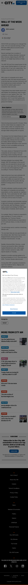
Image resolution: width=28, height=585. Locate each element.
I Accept (14, 312)
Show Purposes (14, 308)
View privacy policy (15, 292)
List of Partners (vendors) (8, 304)
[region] (14, 292)
